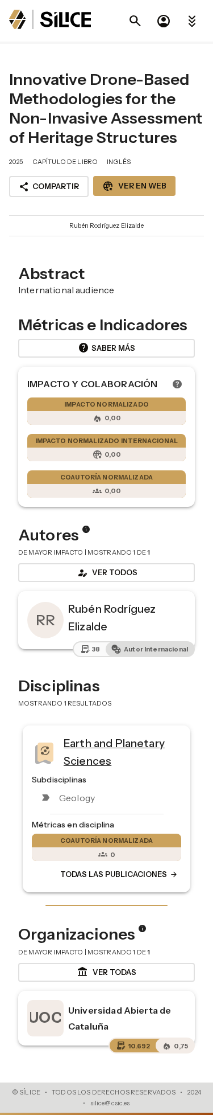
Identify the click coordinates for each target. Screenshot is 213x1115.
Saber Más (106, 348)
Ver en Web (134, 186)
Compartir (49, 187)
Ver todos (106, 573)
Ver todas (106, 972)
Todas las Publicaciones (119, 874)
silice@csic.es (110, 1103)
